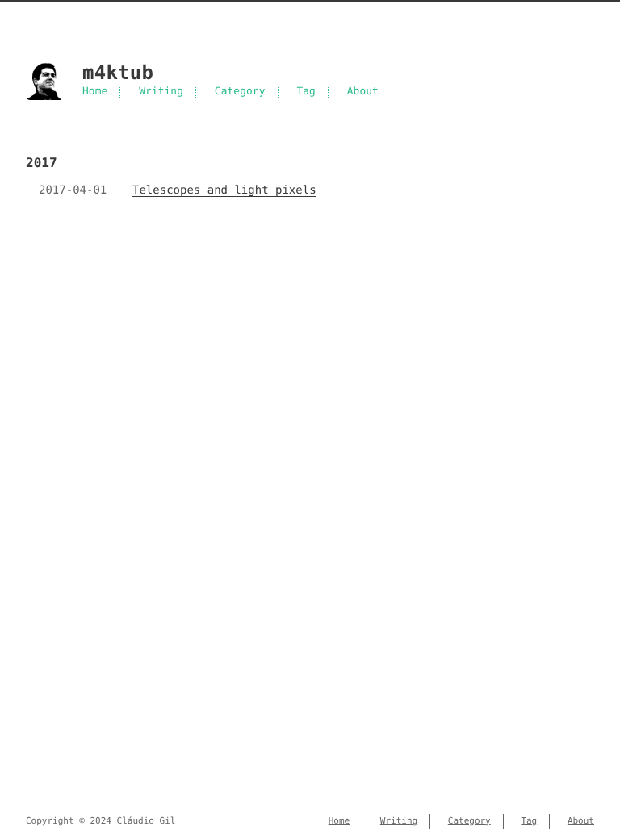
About (363, 92)
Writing (161, 92)
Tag (306, 92)
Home (94, 92)
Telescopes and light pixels (224, 190)
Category (240, 92)
